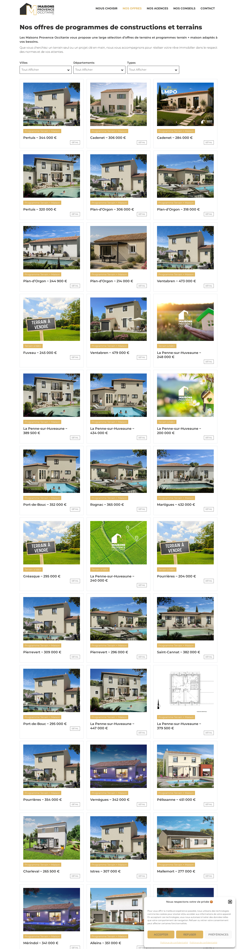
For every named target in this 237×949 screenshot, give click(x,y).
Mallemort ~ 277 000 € (176, 871)
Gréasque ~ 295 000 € (41, 576)
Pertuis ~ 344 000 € (40, 138)
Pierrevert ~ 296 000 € (109, 652)
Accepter (161, 934)
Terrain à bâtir (33, 345)
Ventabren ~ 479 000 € (109, 353)
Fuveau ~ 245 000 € (40, 353)
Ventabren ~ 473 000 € (176, 281)
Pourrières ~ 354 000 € (42, 800)
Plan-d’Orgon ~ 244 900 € (45, 281)
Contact (208, 8)
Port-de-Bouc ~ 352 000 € (44, 505)
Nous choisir (106, 8)
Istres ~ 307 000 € (105, 871)
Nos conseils (184, 8)
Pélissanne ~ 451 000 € (176, 800)
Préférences (218, 934)
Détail (75, 142)
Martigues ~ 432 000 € (176, 505)
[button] (230, 902)
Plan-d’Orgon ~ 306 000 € (112, 209)
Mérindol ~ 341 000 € (40, 943)
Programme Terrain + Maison (42, 131)
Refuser (189, 934)
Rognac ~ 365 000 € (107, 505)
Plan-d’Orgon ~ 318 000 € (178, 209)
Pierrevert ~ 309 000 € (42, 652)
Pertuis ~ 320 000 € (39, 209)
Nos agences (157, 8)
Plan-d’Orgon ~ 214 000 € (111, 281)
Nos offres (132, 8)
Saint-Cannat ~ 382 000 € (178, 652)
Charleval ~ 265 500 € (41, 871)
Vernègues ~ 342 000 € (109, 800)
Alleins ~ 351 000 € (105, 943)
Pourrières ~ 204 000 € (176, 576)
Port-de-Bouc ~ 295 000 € (45, 724)
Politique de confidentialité (174, 942)
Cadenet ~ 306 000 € (108, 138)
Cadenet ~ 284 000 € (175, 138)
